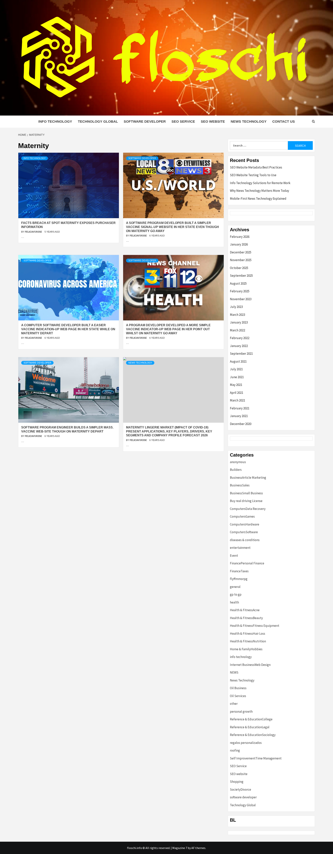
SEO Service (183, 121)
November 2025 (240, 260)
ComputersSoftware (244, 532)
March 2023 (237, 315)
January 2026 (239, 244)
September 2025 (241, 275)
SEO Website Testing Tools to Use (253, 175)
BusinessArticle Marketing (248, 477)
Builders (236, 470)
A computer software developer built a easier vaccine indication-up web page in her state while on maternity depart (68, 329)
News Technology (249, 121)
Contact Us (283, 121)
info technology (55, 121)
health (234, 602)
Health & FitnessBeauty (246, 618)
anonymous (238, 462)
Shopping (236, 781)
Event (234, 555)
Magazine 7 (179, 848)
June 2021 (237, 377)
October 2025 (239, 268)
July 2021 (236, 369)
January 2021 (239, 416)
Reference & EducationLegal (249, 727)
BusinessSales (240, 485)
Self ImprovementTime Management (256, 758)
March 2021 (237, 400)
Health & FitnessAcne (245, 610)
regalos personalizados (246, 743)
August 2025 (238, 283)
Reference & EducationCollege (251, 719)
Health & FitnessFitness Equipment (254, 626)
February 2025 (239, 291)
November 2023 (240, 299)
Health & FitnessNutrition (248, 641)
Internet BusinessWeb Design (250, 665)
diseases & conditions (245, 540)
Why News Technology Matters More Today (259, 191)
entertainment (240, 548)
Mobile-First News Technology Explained (258, 198)
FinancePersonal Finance (247, 563)
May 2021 (236, 385)
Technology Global (98, 121)
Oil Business (238, 688)
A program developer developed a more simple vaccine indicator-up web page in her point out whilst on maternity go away (168, 329)
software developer (145, 121)
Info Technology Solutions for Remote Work (260, 183)
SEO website (213, 121)
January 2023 (239, 322)
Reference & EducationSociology (253, 735)
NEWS (234, 672)
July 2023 (236, 307)
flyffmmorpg (238, 579)
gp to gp (235, 594)
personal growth (241, 711)
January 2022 (239, 346)
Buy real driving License (246, 501)
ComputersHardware (244, 524)
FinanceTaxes (239, 571)
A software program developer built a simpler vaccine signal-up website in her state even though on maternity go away (172, 227)
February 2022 (239, 338)
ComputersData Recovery (248, 509)
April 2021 (236, 393)
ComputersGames (242, 516)
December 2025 (240, 252)
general (235, 587)
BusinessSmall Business (246, 493)
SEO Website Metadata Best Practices (256, 167)
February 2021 (239, 408)
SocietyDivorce (240, 789)
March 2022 (237, 330)
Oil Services (238, 696)
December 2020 (240, 424)
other (234, 703)
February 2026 (239, 237)
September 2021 (241, 353)
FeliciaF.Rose (34, 231)
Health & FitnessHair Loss (247, 633)
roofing (235, 750)
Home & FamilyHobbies (246, 649)
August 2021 (238, 361)
